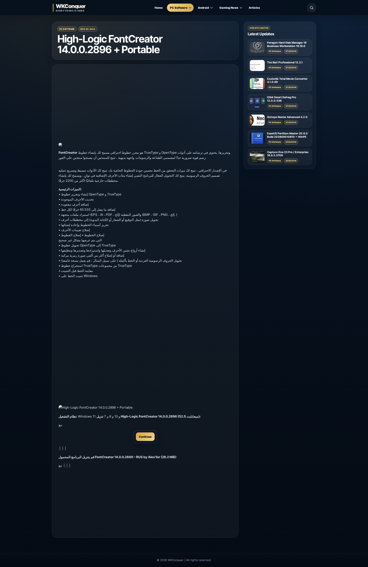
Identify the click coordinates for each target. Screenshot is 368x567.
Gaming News (228, 7)
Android (203, 7)
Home (159, 7)
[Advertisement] (145, 101)
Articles (254, 7)
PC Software (178, 7)
